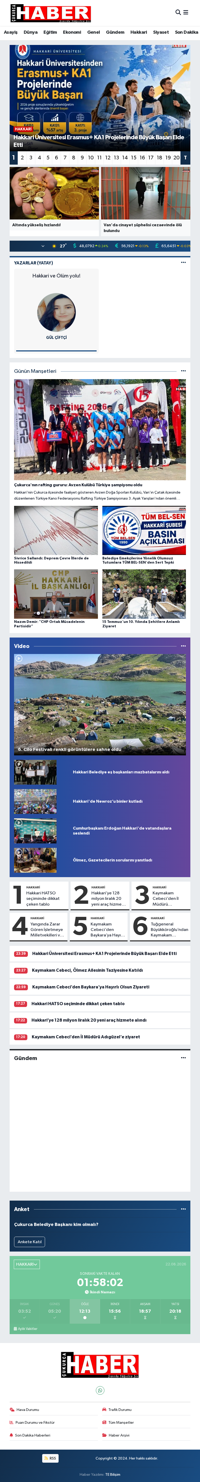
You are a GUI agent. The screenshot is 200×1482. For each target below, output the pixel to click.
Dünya (31, 32)
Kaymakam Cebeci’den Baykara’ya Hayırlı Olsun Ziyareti (107, 930)
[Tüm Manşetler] (183, 371)
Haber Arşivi (119, 1435)
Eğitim (50, 32)
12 (107, 157)
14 (125, 157)
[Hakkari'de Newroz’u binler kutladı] (35, 801)
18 (159, 157)
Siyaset (161, 32)
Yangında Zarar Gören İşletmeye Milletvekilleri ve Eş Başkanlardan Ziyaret (46, 930)
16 (142, 157)
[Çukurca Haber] (51, 13)
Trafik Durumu (120, 1410)
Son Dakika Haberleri (32, 1435)
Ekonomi (72, 32)
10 (91, 157)
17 (151, 157)
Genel (93, 32)
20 (176, 157)
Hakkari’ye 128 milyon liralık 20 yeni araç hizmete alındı (108, 899)
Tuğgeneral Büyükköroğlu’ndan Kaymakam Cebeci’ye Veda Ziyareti (169, 930)
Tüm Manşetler (121, 1423)
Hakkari (138, 32)
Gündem (115, 32)
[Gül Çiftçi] (56, 312)
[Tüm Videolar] (183, 646)
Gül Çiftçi (56, 338)
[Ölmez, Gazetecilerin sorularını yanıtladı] (35, 860)
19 (168, 157)
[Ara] (178, 13)
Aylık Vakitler (27, 1329)
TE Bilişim (112, 1475)
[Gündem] (183, 1058)
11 (99, 157)
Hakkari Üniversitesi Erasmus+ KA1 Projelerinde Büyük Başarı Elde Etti (104, 953)
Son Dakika (186, 32)
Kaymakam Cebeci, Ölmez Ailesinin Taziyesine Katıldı (87, 970)
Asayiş (10, 32)
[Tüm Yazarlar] (183, 263)
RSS (52, 1458)
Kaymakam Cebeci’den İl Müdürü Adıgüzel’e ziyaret (166, 899)
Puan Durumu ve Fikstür (35, 1423)
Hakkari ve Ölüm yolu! (56, 276)
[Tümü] (183, 1209)
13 (116, 157)
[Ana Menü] (185, 13)
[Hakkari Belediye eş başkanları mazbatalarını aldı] (35, 772)
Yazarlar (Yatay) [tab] (33, 263)
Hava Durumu (28, 1410)
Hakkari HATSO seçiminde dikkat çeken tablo (43, 899)
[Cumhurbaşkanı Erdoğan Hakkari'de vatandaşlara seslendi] (35, 831)
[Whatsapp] (100, 1390)
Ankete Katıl (30, 1242)
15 (133, 157)
